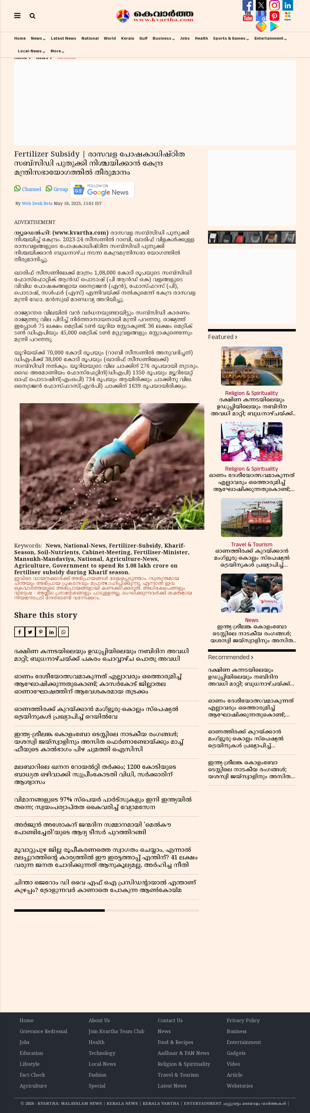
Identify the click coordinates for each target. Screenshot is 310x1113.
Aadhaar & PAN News (183, 1054)
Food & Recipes (175, 1043)
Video (233, 1065)
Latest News (63, 38)
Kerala (127, 38)
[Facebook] (248, 5)
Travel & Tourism (178, 1075)
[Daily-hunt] (288, 16)
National (90, 38)
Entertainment (268, 38)
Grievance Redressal (43, 1032)
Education (31, 1054)
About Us (99, 1021)
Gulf (143, 38)
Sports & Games (229, 38)
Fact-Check (32, 1075)
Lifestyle (30, 1065)
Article (234, 1075)
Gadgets (236, 1054)
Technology (102, 1054)
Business (162, 38)
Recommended (228, 657)
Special (97, 1086)
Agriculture (33, 1086)
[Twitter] (262, 5)
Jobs (185, 38)
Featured (220, 337)
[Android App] (274, 27)
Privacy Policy (243, 1021)
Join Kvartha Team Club (116, 1032)
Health (201, 38)
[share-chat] (262, 27)
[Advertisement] (155, 103)
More (56, 51)
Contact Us (170, 1021)
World (110, 38)
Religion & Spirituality (184, 1065)
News (36, 38)
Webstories (240, 1086)
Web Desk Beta (37, 203)
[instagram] (275, 5)
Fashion (97, 1075)
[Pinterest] (275, 16)
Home (20, 38)
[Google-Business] (262, 16)
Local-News (30, 51)
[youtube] (248, 16)
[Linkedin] (288, 5)
